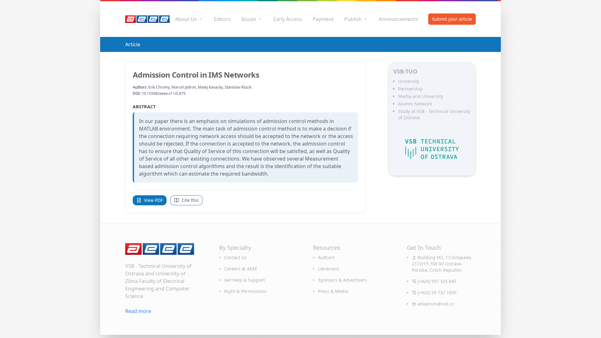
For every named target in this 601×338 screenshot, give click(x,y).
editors (222, 19)
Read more (138, 311)
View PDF (153, 200)
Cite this (190, 200)
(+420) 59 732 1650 (437, 292)
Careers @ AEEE (240, 269)
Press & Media (333, 291)
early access (287, 19)
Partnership (410, 89)
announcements (398, 19)
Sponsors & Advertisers (342, 280)
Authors (326, 257)
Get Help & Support (244, 280)
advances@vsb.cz (436, 304)
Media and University (420, 96)
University (408, 81)
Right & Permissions (245, 291)
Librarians (328, 269)
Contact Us (235, 257)
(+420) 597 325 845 (437, 281)
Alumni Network (415, 104)
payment (323, 19)
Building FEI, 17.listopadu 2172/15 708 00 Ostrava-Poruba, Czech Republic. (441, 263)
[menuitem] (189, 19)
